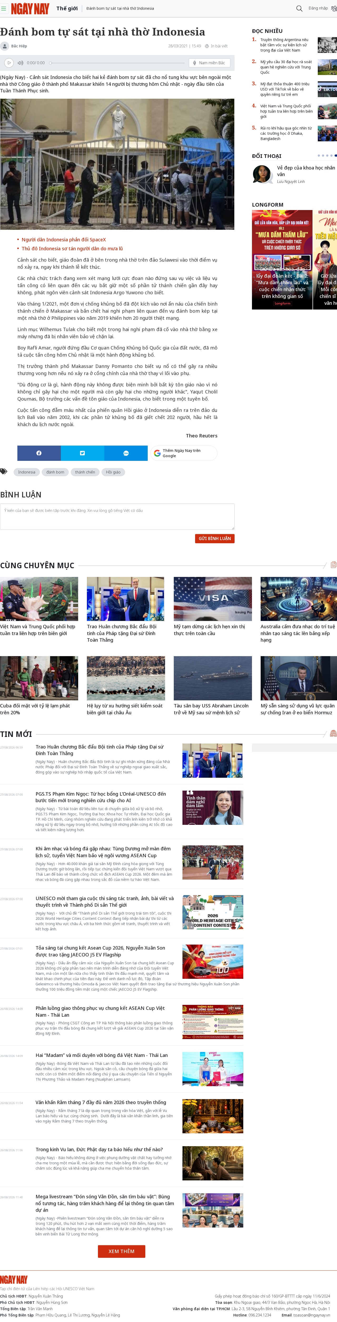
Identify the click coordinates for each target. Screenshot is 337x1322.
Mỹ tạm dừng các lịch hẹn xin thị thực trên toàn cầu (209, 629)
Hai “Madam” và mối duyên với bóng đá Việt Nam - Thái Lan (102, 1055)
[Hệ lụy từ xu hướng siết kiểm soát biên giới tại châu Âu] (126, 678)
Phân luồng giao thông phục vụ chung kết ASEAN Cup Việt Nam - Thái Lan (100, 1011)
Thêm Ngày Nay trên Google (182, 453)
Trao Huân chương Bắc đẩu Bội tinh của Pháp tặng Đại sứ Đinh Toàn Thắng (121, 633)
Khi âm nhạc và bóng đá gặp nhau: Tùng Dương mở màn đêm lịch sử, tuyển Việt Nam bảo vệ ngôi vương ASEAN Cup (103, 852)
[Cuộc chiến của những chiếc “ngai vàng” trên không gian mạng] (262, 174)
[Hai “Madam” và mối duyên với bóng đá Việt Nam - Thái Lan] (212, 1069)
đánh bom (55, 472)
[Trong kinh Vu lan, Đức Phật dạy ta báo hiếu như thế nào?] (212, 1163)
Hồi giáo (113, 472)
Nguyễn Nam (288, 187)
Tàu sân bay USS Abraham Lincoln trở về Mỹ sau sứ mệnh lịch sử (211, 709)
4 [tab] (334, 155)
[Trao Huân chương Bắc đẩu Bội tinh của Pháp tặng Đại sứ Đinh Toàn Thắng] (126, 599)
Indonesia (26, 472)
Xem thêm (122, 1251)
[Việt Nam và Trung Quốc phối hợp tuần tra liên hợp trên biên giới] (39, 599)
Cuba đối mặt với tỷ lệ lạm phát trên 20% (35, 709)
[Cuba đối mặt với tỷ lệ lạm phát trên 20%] (39, 678)
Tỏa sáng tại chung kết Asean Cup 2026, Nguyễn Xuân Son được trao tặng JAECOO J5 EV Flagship (100, 951)
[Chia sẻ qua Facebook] (39, 453)
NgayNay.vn (30, 8)
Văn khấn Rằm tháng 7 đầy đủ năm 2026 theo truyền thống (101, 1102)
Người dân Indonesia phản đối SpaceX (64, 239)
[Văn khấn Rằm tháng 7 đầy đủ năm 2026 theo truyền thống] (212, 1116)
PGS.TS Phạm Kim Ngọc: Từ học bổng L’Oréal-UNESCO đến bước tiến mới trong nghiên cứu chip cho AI (101, 797)
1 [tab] (320, 155)
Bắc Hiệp (19, 45)
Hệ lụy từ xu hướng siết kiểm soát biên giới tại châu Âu (125, 709)
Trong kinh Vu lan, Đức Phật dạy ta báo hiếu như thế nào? (99, 1149)
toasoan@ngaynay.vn (312, 1315)
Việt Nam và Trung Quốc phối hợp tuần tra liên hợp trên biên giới (37, 629)
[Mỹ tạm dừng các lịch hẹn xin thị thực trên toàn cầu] (213, 599)
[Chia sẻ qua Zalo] (126, 453)
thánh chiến (85, 472)
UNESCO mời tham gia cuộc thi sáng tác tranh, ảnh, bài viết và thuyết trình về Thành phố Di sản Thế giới (105, 901)
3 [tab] (329, 155)
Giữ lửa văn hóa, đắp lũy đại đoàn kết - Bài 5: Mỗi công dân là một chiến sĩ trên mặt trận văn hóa (282, 289)
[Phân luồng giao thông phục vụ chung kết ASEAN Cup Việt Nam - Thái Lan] (212, 1022)
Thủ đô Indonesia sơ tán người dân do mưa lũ (72, 248)
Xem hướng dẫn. (203, 475)
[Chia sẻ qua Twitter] (82, 453)
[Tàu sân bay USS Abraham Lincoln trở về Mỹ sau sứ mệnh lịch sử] (213, 678)
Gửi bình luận (215, 538)
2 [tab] (325, 155)
